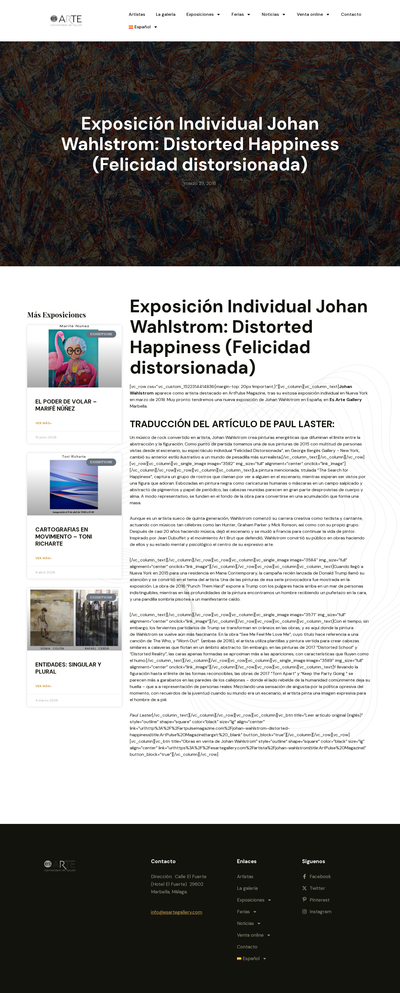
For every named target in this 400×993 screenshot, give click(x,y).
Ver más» (43, 423)
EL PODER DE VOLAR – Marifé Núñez (66, 405)
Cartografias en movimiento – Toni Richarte (63, 537)
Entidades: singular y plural (68, 668)
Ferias (238, 14)
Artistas (137, 14)
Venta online (310, 14)
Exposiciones (200, 14)
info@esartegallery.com (176, 912)
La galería (166, 14)
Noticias (270, 14)
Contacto (351, 14)
